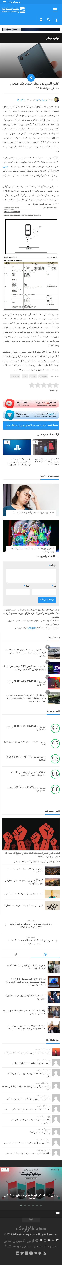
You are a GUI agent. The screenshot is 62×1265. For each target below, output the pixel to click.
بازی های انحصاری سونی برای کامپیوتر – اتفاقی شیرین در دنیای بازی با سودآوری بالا (19, 462)
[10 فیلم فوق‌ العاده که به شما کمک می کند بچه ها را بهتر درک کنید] (31, 536)
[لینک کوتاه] (18, 99)
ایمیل (27, 586)
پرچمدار (33, 376)
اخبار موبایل (43, 376)
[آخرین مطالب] (45, 955)
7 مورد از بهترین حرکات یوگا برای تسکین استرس (23, 894)
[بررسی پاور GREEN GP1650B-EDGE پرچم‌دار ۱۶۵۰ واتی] (54, 683)
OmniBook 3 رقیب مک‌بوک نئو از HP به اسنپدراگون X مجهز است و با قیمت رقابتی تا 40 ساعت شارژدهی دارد (25, 982)
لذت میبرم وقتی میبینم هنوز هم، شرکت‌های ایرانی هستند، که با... (26, 1088)
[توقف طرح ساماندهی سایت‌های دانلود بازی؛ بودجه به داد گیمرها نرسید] (54, 1012)
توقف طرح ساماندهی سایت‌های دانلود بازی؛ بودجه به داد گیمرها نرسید (24, 1012)
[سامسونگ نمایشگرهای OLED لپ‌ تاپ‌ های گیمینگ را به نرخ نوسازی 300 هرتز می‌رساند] (54, 668)
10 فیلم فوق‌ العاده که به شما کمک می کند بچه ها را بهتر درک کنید (32, 550)
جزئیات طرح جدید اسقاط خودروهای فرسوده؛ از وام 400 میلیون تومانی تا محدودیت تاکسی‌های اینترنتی (25, 653)
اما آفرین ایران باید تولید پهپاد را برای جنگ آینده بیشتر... (27, 1153)
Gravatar (31, 628)
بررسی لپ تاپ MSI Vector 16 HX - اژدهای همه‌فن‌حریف (26, 789)
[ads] (31, 29)
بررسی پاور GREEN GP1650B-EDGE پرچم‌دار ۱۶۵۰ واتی (26, 683)
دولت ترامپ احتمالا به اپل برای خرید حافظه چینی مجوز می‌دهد (26, 427)
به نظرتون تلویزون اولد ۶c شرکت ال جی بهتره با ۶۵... (28, 1099)
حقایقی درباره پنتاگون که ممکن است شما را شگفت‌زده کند (25, 870)
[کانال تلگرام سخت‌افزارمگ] (35, 1253)
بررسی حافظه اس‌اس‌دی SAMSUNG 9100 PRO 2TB (24, 743)
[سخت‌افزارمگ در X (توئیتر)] (22, 1253)
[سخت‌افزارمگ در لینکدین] (17, 1253)
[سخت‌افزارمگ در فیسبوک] (26, 1253)
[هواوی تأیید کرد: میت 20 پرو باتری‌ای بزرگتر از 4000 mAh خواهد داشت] (45, 447)
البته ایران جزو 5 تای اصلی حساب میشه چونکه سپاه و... (27, 1143)
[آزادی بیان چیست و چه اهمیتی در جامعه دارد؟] (52, 905)
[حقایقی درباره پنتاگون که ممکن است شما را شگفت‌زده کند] (52, 870)
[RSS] (44, 1253)
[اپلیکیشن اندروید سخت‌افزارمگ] (39, 1253)
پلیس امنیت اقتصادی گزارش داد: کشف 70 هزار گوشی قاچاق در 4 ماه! (25, 967)
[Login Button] (41, 19)
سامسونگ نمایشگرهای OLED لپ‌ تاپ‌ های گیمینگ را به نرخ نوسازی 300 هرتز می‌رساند (24, 668)
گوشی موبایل (52, 38)
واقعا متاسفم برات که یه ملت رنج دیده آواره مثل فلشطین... (30, 1121)
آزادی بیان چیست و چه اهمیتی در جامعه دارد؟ (24, 905)
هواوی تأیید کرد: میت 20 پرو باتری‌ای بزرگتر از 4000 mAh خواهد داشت (47, 462)
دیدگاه (52, 565)
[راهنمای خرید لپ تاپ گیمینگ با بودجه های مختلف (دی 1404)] (31, 1184)
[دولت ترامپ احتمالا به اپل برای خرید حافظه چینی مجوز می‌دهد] (54, 997)
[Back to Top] (31, 1220)
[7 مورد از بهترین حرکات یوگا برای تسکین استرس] (52, 894)
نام (54, 586)
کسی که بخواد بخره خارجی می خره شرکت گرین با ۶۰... (27, 1109)
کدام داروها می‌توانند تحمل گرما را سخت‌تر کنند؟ (34, 512)
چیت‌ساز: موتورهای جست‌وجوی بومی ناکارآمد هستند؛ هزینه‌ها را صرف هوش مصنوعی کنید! (26, 1027)
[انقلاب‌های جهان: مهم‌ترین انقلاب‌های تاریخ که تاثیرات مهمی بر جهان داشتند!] (31, 834)
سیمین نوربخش (42, 99)
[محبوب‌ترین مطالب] (16, 955)
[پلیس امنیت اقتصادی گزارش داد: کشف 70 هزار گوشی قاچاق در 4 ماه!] (54, 967)
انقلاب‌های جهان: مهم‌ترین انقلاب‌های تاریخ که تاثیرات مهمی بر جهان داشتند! (32, 855)
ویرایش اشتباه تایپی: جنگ (39, 1132)
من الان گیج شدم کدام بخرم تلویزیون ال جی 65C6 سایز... (29, 1075)
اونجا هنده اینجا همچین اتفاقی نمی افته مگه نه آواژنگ (27, 1053)
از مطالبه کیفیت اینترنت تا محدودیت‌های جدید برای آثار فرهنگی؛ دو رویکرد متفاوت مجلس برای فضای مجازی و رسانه (26, 698)
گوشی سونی (15, 376)
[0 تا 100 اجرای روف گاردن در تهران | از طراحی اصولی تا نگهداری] (52, 882)
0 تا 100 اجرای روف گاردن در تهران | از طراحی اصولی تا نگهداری (24, 882)
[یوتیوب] (31, 403)
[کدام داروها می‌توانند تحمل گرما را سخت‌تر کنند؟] (31, 500)
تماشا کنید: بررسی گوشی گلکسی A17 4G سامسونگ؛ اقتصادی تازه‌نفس (28, 774)
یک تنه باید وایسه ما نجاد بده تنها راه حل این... (30, 1063)
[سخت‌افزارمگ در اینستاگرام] (31, 1253)
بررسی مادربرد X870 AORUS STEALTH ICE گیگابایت (25, 758)
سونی (5, 167)
